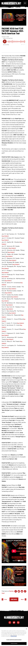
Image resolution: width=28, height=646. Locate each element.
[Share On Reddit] (22, 591)
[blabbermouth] (11, 4)
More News (14, 599)
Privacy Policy (13, 636)
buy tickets (5, 236)
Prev (5, 599)
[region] (14, 636)
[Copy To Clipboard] (25, 591)
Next (22, 599)
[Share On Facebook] (15, 591)
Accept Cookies (14, 643)
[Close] (26, 628)
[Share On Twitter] (19, 591)
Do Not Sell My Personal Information (14, 639)
